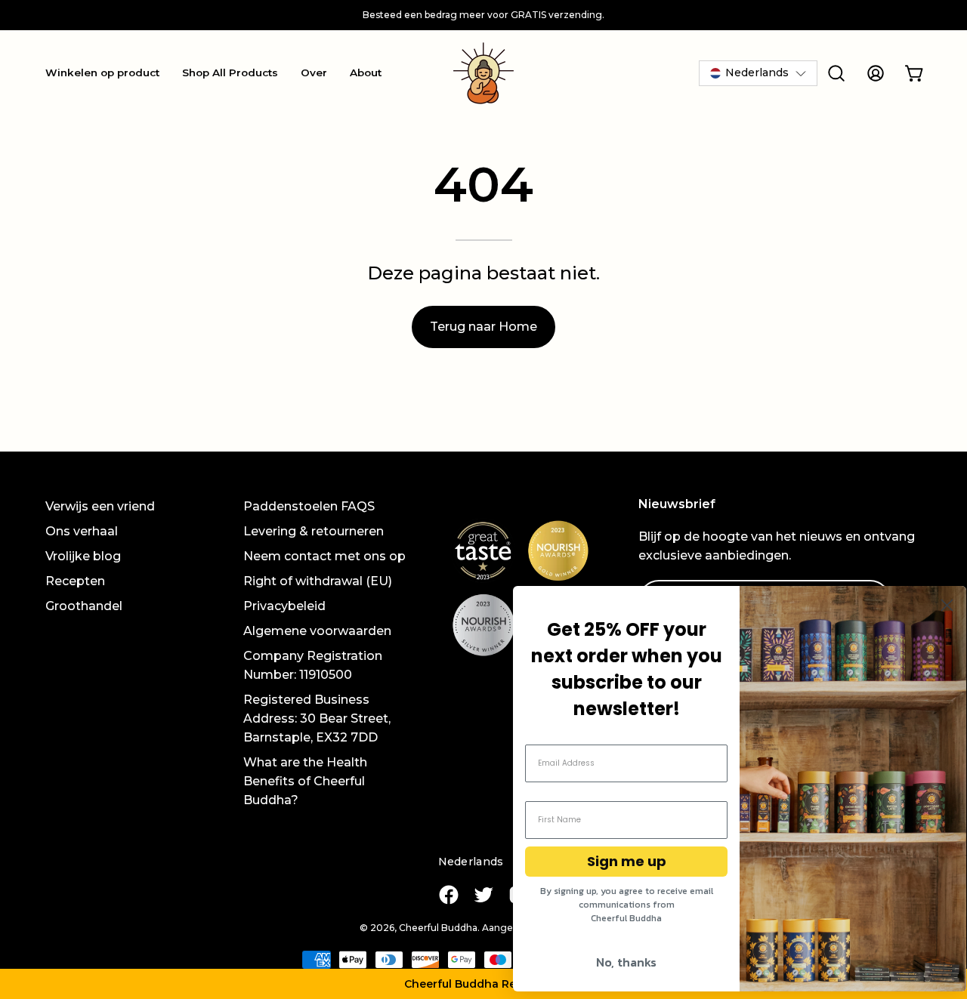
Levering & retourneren (313, 531)
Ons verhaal (81, 531)
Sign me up (626, 861)
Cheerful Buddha (438, 927)
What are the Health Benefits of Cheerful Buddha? (305, 781)
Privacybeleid (284, 606)
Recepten (75, 581)
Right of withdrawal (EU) (317, 581)
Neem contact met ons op (324, 556)
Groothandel (83, 606)
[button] (483, 984)
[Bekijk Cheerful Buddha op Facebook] (448, 894)
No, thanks (626, 962)
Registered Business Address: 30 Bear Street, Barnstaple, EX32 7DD (317, 718)
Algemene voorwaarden (317, 631)
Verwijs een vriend (100, 506)
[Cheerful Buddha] (483, 73)
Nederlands (471, 861)
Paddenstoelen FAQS (309, 506)
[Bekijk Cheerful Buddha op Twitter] (483, 894)
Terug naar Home (483, 326)
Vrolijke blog (83, 556)
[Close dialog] (947, 605)
